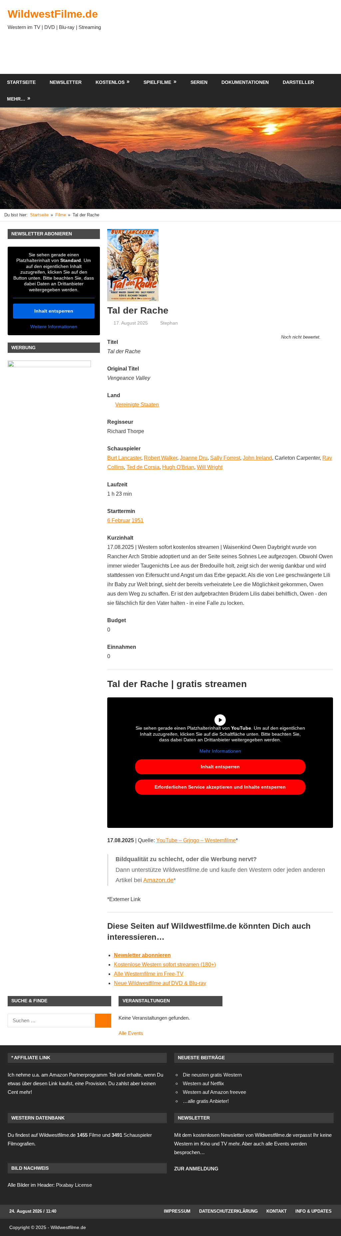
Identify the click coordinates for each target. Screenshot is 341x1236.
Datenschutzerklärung (228, 1211)
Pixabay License (74, 1185)
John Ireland (257, 458)
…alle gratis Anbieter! (206, 1101)
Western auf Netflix (203, 1083)
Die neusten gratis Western (212, 1075)
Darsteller (298, 82)
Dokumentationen (245, 82)
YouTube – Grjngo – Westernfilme (196, 840)
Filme (89, 1135)
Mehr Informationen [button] (220, 751)
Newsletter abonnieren (142, 955)
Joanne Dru (193, 458)
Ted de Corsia (143, 467)
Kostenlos (110, 82)
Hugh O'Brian (178, 467)
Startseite (21, 82)
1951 (138, 520)
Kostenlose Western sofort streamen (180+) (165, 964)
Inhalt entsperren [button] (220, 766)
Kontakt (276, 1211)
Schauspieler (132, 1135)
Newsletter (66, 82)
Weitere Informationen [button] (53, 326)
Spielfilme (157, 82)
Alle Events (131, 1033)
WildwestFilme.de (53, 14)
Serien (198, 82)
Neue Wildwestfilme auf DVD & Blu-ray (160, 983)
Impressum (177, 1211)
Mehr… (16, 99)
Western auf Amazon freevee (214, 1092)
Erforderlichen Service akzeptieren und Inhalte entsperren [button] (220, 787)
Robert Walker (160, 458)
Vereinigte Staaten (137, 404)
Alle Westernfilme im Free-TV (148, 974)
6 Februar (118, 520)
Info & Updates (313, 1211)
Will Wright (209, 467)
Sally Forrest (225, 458)
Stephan (169, 323)
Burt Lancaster (124, 458)
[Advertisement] (212, 54)
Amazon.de (158, 880)
